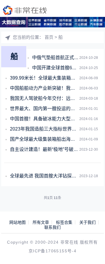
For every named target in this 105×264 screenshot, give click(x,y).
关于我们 (87, 222)
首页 (49, 37)
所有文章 (41, 222)
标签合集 (64, 222)
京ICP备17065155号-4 (52, 251)
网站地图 (17, 222)
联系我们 (52, 227)
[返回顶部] (92, 251)
